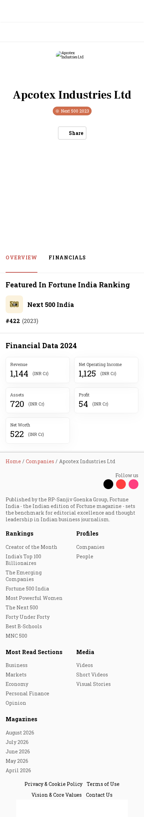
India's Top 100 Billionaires (23, 559)
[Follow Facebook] (96, 484)
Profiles (87, 533)
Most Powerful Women (34, 598)
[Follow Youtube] (121, 484)
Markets (16, 674)
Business (17, 665)
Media (85, 651)
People (84, 556)
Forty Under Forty (28, 617)
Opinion (16, 703)
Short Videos (92, 674)
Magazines (21, 719)
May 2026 (17, 761)
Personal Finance (27, 693)
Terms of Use (103, 784)
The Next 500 (22, 607)
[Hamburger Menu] (134, 32)
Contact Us (99, 794)
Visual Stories (93, 684)
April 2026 (18, 770)
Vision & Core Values (56, 794)
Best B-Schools (24, 626)
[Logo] (21, 32)
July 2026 (17, 742)
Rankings (20, 533)
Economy (17, 684)
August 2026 (20, 732)
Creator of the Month (31, 547)
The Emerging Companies (24, 575)
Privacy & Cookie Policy (53, 784)
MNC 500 (16, 635)
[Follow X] (108, 484)
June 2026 (18, 751)
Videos (84, 665)
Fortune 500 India (27, 588)
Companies (90, 547)
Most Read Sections (34, 651)
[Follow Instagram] (133, 484)
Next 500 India (50, 304)
